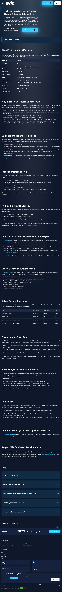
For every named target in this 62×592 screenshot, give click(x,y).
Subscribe (55, 579)
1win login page (35, 209)
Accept (14, 578)
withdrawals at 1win (13, 305)
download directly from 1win (18, 345)
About (2, 552)
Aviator (5, 252)
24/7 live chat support (31, 225)
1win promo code (10, 158)
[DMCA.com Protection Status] (23, 588)
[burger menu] (2, 3)
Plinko (14, 252)
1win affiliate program (9, 434)
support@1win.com (27, 543)
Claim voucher (55, 531)
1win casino (7, 240)
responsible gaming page (47, 454)
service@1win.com (26, 545)
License (3, 554)
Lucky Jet (9, 252)
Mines (2, 558)
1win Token (6, 405)
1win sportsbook (8, 272)
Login (57, 3)
